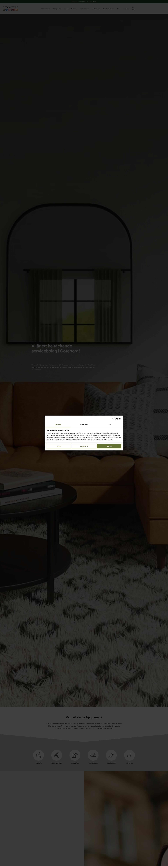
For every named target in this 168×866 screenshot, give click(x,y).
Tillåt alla (109, 446)
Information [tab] (84, 424)
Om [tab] (110, 424)
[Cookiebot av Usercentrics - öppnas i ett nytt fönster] (113, 419)
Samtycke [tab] (58, 424)
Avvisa (59, 446)
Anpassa (83, 446)
